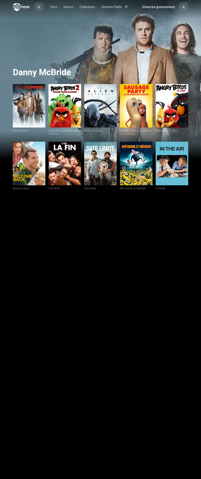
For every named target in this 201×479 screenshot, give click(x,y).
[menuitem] (39, 7)
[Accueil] (21, 7)
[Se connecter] (183, 7)
